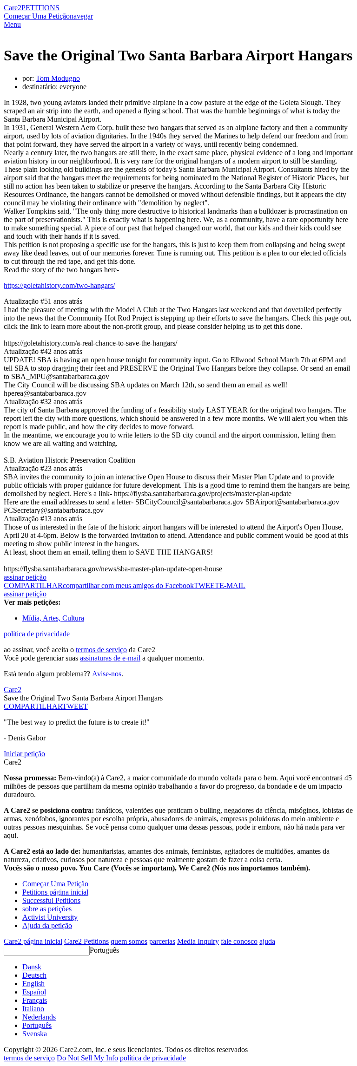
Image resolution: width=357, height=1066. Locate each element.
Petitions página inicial (55, 892)
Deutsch (34, 975)
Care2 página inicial (33, 941)
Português (104, 950)
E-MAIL (232, 585)
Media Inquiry (198, 941)
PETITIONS (40, 8)
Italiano (33, 1009)
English (33, 984)
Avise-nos (106, 674)
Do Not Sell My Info (87, 1058)
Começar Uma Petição (37, 16)
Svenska (34, 1034)
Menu (12, 24)
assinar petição (25, 577)
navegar (81, 16)
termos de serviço (101, 650)
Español (34, 992)
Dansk (31, 967)
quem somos (129, 941)
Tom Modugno (58, 78)
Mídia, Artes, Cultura (53, 618)
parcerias (162, 941)
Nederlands (39, 1017)
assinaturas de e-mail (110, 658)
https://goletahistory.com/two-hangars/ (59, 285)
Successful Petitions (51, 900)
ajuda (267, 941)
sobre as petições (47, 909)
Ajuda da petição (47, 925)
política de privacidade (37, 634)
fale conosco (239, 941)
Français (34, 1000)
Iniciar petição (24, 754)
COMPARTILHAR (33, 706)
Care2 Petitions (86, 941)
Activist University (50, 917)
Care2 (12, 8)
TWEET (206, 585)
